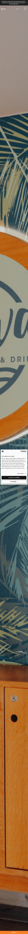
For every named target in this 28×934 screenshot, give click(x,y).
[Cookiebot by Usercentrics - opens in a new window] (20, 451)
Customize (13, 481)
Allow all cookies (14, 477)
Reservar (14, 932)
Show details (20, 473)
